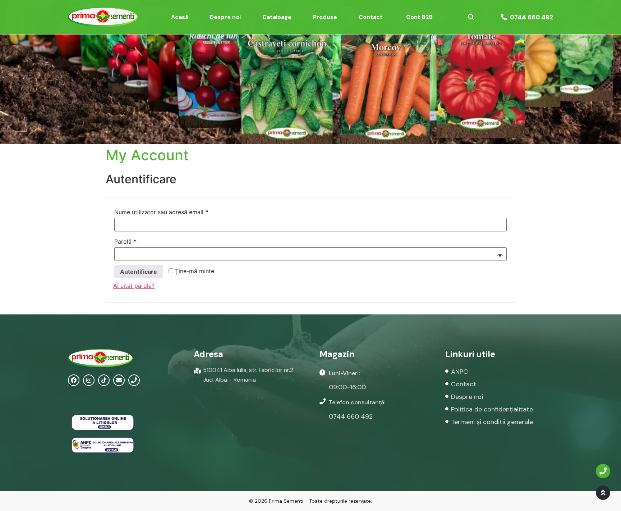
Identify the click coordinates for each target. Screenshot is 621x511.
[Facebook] (73, 380)
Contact (371, 17)
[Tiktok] (104, 380)
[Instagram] (89, 380)
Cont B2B (419, 17)
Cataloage (276, 17)
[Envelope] (119, 380)
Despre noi (225, 17)
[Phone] (134, 380)
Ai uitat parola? (134, 285)
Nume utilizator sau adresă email (176, 211)
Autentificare (138, 271)
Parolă (140, 240)
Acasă (179, 17)
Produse (325, 17)
